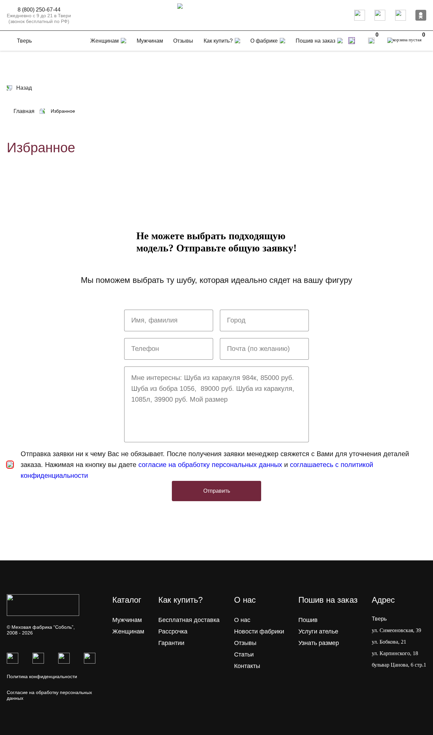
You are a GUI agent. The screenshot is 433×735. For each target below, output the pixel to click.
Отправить (216, 491)
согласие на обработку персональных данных (210, 464)
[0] (371, 41)
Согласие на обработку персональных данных (49, 695)
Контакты (247, 666)
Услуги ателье (318, 631)
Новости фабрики (259, 631)
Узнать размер (318, 643)
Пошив (308, 620)
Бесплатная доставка (189, 620)
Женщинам (128, 631)
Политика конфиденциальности (42, 676)
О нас (242, 620)
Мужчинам (127, 620)
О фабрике (264, 41)
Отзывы (245, 643)
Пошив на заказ (315, 41)
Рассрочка (172, 631)
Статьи (244, 654)
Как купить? (218, 41)
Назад (24, 88)
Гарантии (171, 643)
